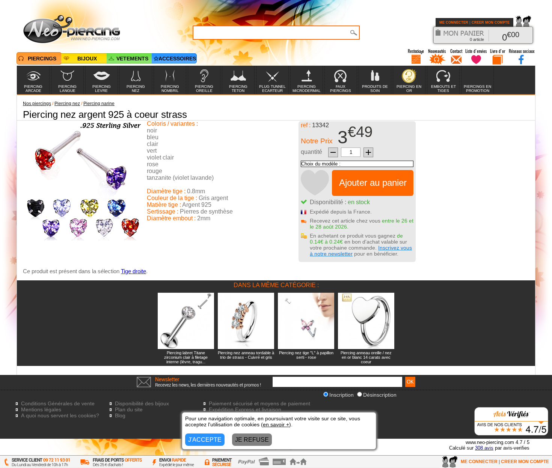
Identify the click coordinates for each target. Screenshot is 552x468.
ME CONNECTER (453, 22)
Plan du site (129, 409)
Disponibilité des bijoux (142, 403)
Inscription (341, 395)
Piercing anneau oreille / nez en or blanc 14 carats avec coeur (366, 357)
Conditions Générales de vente (58, 403)
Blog (120, 415)
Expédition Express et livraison (245, 409)
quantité (311, 152)
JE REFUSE (252, 439)
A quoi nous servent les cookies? (60, 415)
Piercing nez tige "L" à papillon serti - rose (306, 355)
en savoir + (276, 424)
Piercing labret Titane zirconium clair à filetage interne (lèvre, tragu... (186, 357)
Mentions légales (41, 409)
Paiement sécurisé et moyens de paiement (259, 403)
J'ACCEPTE (205, 439)
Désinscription (380, 395)
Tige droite (133, 271)
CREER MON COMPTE (491, 22)
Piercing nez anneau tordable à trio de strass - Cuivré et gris (246, 355)
